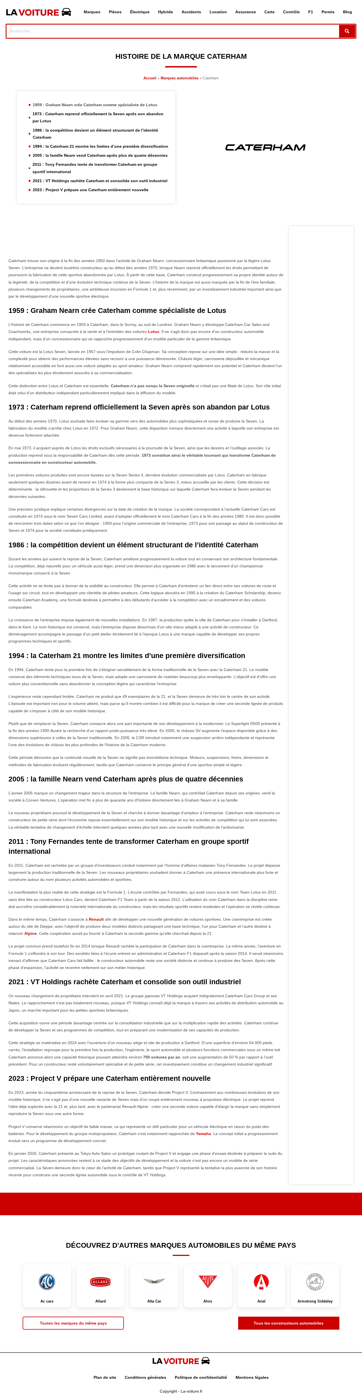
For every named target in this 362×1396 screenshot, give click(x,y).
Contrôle (291, 12)
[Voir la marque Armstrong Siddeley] (315, 1282)
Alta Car (154, 1301)
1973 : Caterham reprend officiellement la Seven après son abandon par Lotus (98, 117)
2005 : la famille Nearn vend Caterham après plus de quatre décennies (100, 155)
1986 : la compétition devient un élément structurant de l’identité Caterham (95, 134)
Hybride (165, 12)
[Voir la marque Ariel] (261, 1282)
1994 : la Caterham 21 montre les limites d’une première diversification (100, 146)
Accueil (149, 78)
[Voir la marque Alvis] (208, 1282)
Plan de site (105, 1377)
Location (218, 12)
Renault (96, 919)
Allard (100, 1301)
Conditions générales (145, 1377)
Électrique (140, 12)
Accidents (191, 12)
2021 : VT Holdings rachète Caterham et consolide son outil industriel (100, 180)
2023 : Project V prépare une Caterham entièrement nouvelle (90, 190)
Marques (92, 12)
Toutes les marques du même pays (73, 1323)
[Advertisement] (145, 239)
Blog (347, 12)
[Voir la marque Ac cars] (47, 1282)
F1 (310, 12)
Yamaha (203, 1133)
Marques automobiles (180, 78)
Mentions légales (252, 1377)
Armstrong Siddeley (315, 1301)
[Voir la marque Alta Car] (154, 1282)
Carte (269, 12)
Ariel (261, 1301)
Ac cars (46, 1301)
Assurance (245, 12)
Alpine (30, 933)
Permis (328, 12)
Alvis (207, 1301)
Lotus (153, 331)
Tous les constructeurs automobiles (289, 1323)
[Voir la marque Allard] (100, 1282)
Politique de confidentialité (201, 1377)
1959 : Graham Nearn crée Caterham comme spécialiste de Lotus (95, 105)
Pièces (115, 12)
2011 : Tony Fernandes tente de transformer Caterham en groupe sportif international (95, 168)
